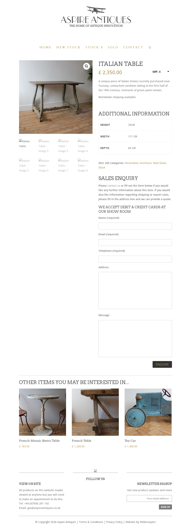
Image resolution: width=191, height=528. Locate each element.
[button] (86, 66)
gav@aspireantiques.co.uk (43, 508)
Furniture (145, 163)
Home (45, 47)
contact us (113, 185)
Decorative (131, 163)
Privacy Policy (114, 522)
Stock (92, 47)
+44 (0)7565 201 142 (36, 503)
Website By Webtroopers (141, 522)
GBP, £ (156, 71)
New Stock (68, 47)
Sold (113, 47)
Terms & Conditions (91, 522)
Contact (133, 47)
